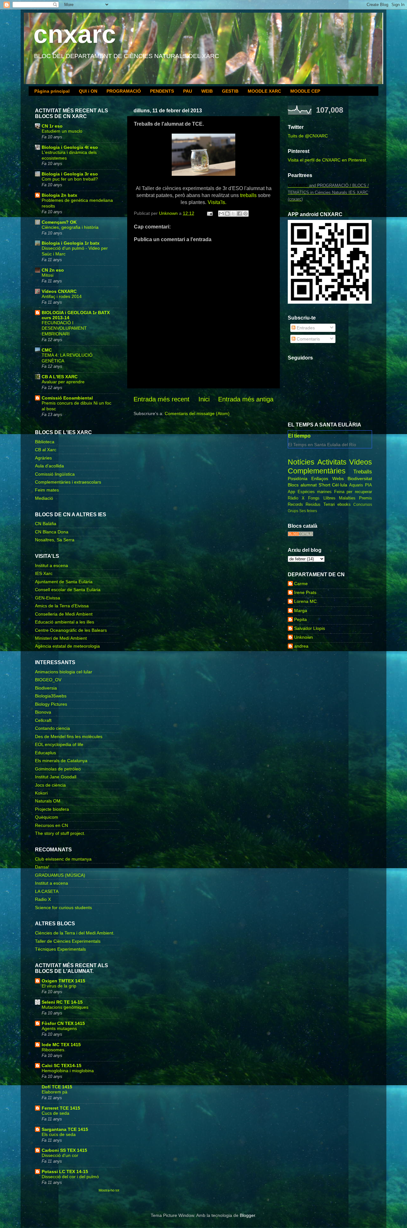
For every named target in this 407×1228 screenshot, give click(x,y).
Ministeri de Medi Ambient (61, 638)
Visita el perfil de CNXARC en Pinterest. (327, 159)
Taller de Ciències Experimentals (67, 941)
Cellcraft (43, 720)
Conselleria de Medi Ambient (64, 614)
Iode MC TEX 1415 (61, 1044)
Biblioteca (44, 441)
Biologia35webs (50, 695)
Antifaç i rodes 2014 (62, 296)
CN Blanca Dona (51, 531)
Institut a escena (51, 565)
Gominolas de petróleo (58, 768)
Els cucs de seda (59, 1134)
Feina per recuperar (353, 491)
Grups (293, 511)
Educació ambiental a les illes (64, 621)
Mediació (44, 498)
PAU (187, 91)
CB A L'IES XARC (60, 376)
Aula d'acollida (49, 465)
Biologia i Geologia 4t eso (70, 147)
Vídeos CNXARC (59, 291)
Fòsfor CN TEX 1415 (63, 1023)
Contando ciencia (52, 728)
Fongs (314, 498)
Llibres (329, 498)
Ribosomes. (54, 1049)
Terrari (329, 504)
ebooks (344, 504)
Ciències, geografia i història (70, 227)
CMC (47, 350)
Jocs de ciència (50, 785)
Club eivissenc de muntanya (63, 859)
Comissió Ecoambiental (67, 397)
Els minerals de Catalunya (61, 760)
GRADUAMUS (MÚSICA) (60, 875)
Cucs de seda (55, 1113)
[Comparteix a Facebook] (239, 213)
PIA (368, 485)
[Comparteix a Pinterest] (245, 213)
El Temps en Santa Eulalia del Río (322, 444)
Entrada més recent (162, 399)
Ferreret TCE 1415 (61, 1108)
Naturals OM (47, 800)
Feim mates (47, 489)
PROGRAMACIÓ (124, 91)
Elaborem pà (54, 1092)
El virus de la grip (59, 986)
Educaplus (45, 752)
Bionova (43, 712)
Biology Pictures (51, 704)
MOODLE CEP (305, 91)
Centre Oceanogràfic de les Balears (71, 630)
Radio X (43, 899)
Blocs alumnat (302, 484)
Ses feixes (308, 511)
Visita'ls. (217, 202)
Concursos (362, 504)
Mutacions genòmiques (65, 1007)
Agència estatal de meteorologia (67, 646)
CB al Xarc (45, 449)
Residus (313, 504)
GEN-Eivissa (47, 597)
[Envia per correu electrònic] (221, 213)
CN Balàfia (45, 523)
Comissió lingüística (55, 474)
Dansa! (42, 866)
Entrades (305, 327)
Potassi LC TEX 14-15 (65, 1171)
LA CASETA (47, 891)
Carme (301, 583)
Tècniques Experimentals (60, 949)
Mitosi (47, 275)
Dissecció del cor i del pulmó (70, 1176)
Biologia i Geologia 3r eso (70, 173)
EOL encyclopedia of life (59, 744)
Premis (365, 498)
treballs (248, 195)
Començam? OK (59, 222)
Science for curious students (63, 907)
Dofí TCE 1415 (57, 1086)
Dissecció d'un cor (60, 1155)
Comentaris (307, 338)
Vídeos (360, 462)
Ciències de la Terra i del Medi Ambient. (74, 932)
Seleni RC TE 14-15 (62, 1002)
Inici (204, 399)
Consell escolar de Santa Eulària (67, 589)
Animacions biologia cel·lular (63, 671)
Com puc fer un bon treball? (70, 179)
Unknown (303, 637)
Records (295, 504)
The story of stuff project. (60, 833)
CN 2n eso (53, 270)
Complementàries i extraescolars (68, 482)
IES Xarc (43, 573)
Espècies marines (315, 491)
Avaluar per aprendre (63, 382)
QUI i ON (88, 91)
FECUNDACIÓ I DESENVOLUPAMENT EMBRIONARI (64, 328)
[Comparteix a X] (233, 213)
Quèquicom (46, 817)
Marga (300, 610)
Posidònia (297, 478)
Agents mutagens (59, 1028)
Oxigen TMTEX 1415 (63, 980)
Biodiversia (46, 687)
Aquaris (356, 485)
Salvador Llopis (309, 628)
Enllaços (319, 478)
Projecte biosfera (52, 809)
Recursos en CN (51, 825)
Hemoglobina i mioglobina (68, 1070)
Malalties (347, 498)
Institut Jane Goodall (55, 776)
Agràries (43, 457)
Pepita (300, 619)
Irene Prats (305, 592)
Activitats (332, 462)
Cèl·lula (339, 484)
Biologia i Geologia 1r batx (71, 243)
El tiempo (299, 436)
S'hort (324, 484)
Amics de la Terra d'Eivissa (62, 605)
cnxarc (74, 34)
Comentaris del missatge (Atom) (197, 413)
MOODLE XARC (264, 91)
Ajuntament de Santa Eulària (64, 581)
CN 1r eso (52, 126)
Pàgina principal (52, 91)
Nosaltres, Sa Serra (54, 539)
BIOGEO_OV (48, 679)
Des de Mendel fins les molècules (68, 736)
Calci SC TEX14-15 (61, 1065)
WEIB (207, 91)
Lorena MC (305, 601)
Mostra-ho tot (109, 1190)
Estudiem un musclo (62, 131)
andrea (301, 646)
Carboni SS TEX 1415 (64, 1150)
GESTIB (230, 91)
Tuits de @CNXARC (308, 135)
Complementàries (317, 471)
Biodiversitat (360, 478)
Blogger (247, 1215)
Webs (338, 478)
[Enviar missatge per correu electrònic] (209, 213)
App (291, 491)
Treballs (362, 471)
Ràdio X (296, 498)
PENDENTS (162, 91)
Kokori (41, 793)
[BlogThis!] (227, 213)
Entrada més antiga (245, 399)
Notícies (301, 462)
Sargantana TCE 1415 (65, 1129)
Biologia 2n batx (59, 195)
